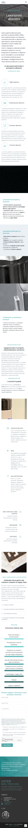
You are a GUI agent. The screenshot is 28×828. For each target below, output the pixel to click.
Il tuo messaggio (5, 708)
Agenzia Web (16, 825)
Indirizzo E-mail (4, 703)
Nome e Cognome (4, 697)
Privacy (10, 825)
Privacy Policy (14, 724)
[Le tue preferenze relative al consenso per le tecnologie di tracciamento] (25, 825)
